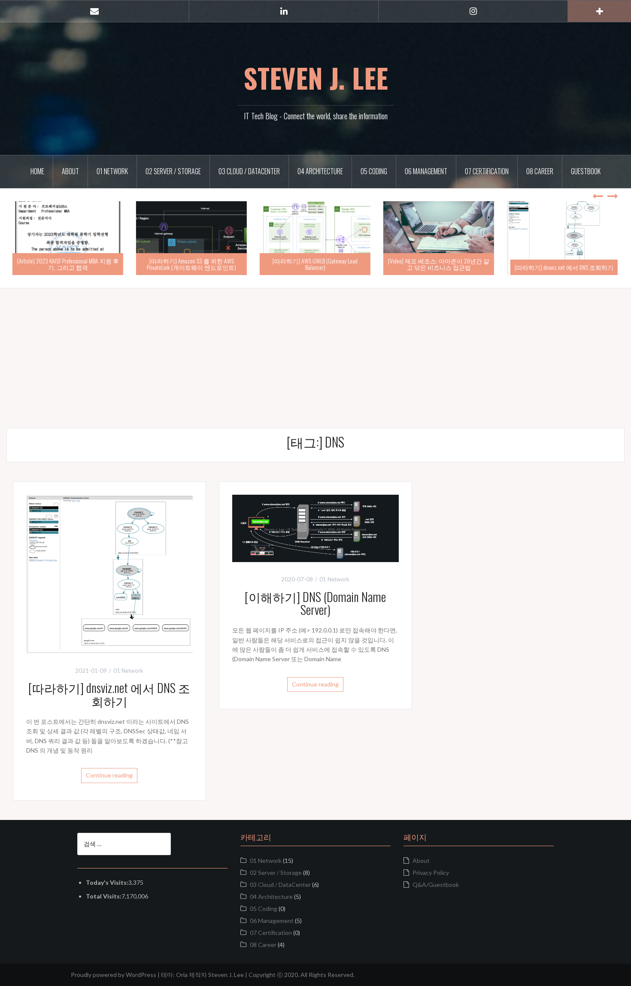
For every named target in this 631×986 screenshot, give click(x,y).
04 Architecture (320, 171)
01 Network (112, 171)
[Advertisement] (315, 348)
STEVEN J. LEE (315, 77)
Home (37, 171)
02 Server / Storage (173, 171)
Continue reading (109, 775)
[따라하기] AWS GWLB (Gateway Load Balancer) (315, 264)
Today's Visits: (107, 882)
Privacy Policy (431, 872)
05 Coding (374, 171)
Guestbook (586, 171)
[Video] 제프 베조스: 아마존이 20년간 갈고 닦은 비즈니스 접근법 (439, 264)
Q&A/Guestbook (436, 884)
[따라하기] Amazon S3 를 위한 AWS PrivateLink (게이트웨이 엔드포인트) (192, 264)
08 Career (539, 171)
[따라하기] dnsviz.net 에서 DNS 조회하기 (564, 267)
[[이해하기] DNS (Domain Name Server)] (315, 527)
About (70, 171)
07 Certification (487, 171)
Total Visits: (103, 896)
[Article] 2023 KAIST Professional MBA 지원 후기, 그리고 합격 (68, 264)
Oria (182, 974)
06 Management (426, 171)
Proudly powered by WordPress (113, 974)
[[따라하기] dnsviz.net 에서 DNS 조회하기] (109, 573)
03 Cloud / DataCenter (249, 171)
